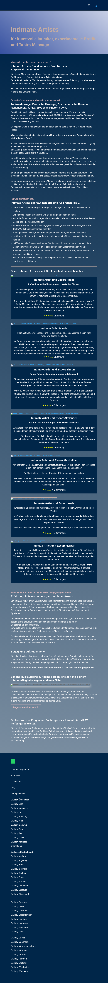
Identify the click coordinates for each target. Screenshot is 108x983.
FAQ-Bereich (74, 728)
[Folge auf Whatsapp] (13, 761)
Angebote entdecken (24, 707)
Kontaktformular (78, 734)
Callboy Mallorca (19, 842)
